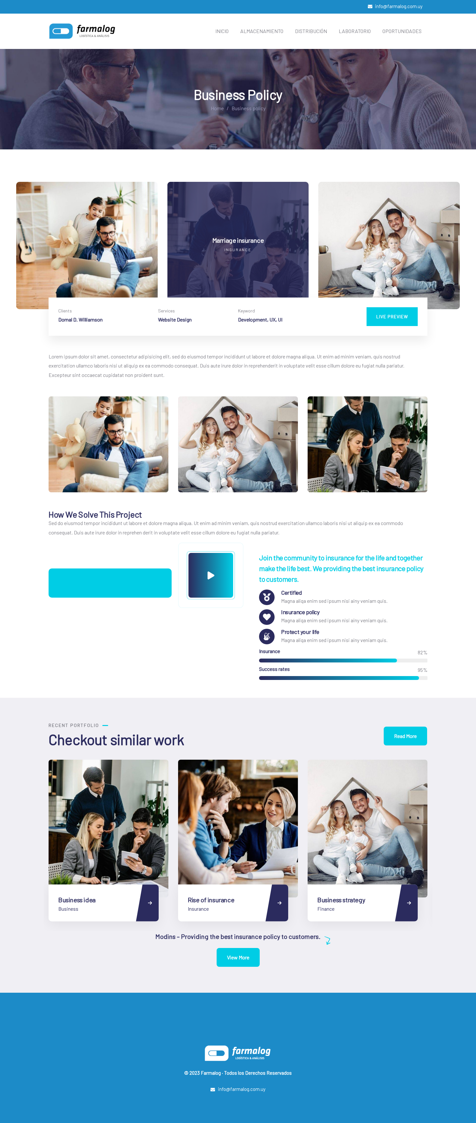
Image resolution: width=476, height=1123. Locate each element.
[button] (455, 249)
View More (238, 957)
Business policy (338, 900)
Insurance (68, 909)
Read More (405, 736)
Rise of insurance (81, 900)
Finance (196, 909)
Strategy (326, 909)
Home (217, 108)
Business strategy (211, 900)
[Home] (83, 31)
